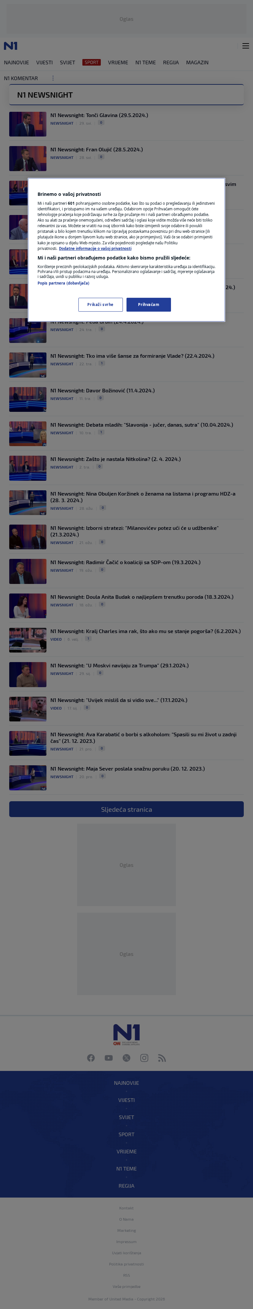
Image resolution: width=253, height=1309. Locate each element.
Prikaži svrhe (100, 304)
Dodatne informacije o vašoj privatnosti (95, 248)
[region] (126, 250)
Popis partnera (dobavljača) (63, 283)
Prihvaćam (148, 304)
